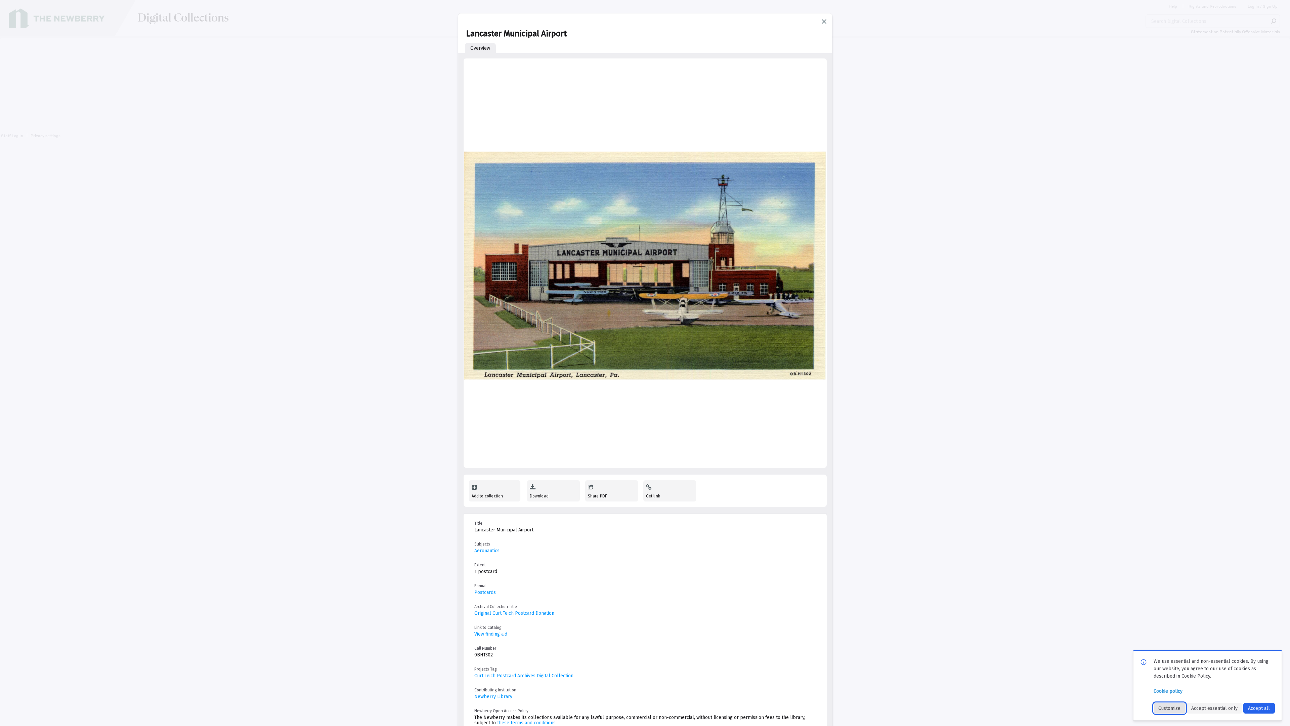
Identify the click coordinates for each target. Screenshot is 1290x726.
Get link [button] (653, 496)
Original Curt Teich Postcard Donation (514, 613)
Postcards (485, 592)
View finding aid (490, 634)
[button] (824, 21)
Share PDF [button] (597, 496)
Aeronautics (487, 551)
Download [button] (539, 496)
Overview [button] (480, 48)
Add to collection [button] (487, 496)
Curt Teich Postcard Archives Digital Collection (523, 676)
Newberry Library (493, 696)
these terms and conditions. (527, 723)
